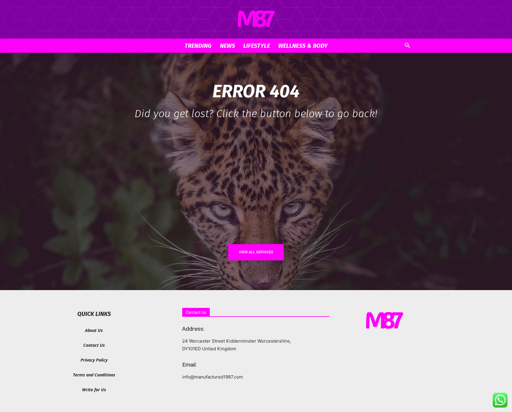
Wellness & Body (303, 45)
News (227, 45)
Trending (198, 45)
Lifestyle (256, 45)
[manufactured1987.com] (256, 19)
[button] (407, 46)
